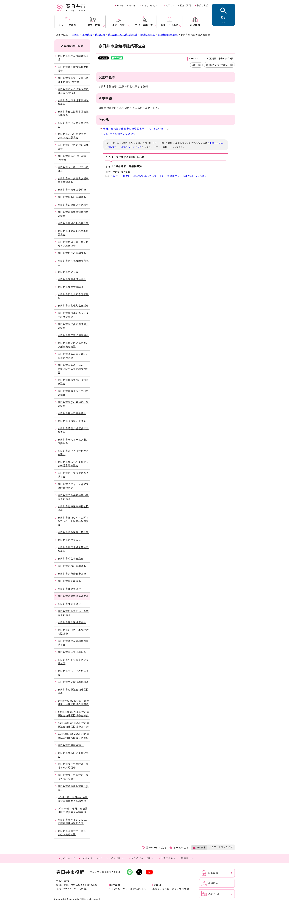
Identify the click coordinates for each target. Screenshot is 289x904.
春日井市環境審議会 (69, 540)
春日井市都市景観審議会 (72, 573)
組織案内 (213, 883)
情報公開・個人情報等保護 (122, 34)
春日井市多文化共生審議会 (73, 305)
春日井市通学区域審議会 (72, 622)
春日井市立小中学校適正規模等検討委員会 (73, 766)
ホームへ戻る (181, 847)
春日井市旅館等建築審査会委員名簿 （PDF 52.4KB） (134, 128)
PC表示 (201, 847)
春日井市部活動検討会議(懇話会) (72, 158)
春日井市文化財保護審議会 (73, 682)
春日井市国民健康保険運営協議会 (73, 326)
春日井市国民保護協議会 (72, 279)
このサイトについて (92, 858)
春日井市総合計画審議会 (72, 197)
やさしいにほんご (151, 5)
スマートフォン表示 (222, 847)
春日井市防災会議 (68, 272)
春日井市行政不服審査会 (72, 253)
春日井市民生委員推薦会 (72, 413)
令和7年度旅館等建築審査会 (119, 134)
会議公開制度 (147, 34)
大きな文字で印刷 (217, 64)
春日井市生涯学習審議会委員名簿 (73, 662)
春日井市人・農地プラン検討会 (73, 169)
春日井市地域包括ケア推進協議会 (73, 393)
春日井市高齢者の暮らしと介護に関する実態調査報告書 (73, 369)
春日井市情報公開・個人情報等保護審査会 (73, 244)
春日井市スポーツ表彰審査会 (73, 673)
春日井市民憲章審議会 (71, 287)
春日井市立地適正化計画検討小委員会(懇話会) (73, 80)
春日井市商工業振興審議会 (73, 335)
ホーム (75, 34)
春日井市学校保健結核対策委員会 (73, 643)
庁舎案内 (213, 873)
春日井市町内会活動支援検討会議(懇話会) (73, 91)
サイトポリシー (116, 858)
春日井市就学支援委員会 (72, 652)
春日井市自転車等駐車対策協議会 (73, 214)
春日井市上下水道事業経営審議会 (73, 102)
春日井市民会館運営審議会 (73, 204)
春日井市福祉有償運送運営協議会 (73, 453)
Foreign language (126, 5)
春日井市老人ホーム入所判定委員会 (73, 441)
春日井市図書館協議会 (71, 745)
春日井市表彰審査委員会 (72, 189)
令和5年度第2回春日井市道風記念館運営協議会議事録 (73, 736)
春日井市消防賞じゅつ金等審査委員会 (73, 613)
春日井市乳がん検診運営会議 (73, 58)
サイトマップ (68, 858)
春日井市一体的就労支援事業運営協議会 (73, 180)
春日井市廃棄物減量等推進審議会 (73, 549)
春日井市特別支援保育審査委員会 (73, 475)
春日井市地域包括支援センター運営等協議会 (73, 464)
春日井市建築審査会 (69, 588)
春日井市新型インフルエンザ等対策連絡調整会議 (73, 821)
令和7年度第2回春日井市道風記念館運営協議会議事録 (73, 702)
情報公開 (100, 34)
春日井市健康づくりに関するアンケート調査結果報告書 (73, 521)
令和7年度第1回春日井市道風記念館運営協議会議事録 (73, 714)
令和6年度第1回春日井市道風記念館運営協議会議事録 (73, 725)
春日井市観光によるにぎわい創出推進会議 (73, 345)
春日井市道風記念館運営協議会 (73, 691)
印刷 (194, 65)
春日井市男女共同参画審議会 (73, 296)
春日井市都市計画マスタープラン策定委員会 (73, 136)
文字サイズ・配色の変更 (178, 5)
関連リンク (187, 858)
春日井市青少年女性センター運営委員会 (73, 315)
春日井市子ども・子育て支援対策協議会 (73, 486)
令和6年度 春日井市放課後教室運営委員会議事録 (73, 810)
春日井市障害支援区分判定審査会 (73, 430)
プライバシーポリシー (143, 858)
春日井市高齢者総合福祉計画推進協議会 (73, 356)
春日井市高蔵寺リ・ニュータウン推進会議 (73, 833)
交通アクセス (168, 858)
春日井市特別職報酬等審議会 (73, 262)
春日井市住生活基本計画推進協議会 (73, 113)
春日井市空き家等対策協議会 (73, 125)
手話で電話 (202, 5)
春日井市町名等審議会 (71, 558)
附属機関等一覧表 (168, 34)
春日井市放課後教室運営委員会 (73, 788)
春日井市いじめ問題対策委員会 (73, 147)
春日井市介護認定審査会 (72, 421)
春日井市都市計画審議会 (72, 566)
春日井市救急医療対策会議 (73, 532)
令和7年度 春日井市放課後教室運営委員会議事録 (73, 799)
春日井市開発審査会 (69, 604)
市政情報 (87, 34)
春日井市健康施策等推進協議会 (73, 508)
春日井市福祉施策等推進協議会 (73, 69)
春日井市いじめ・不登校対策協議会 (73, 632)
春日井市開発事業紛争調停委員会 (73, 233)
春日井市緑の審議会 (69, 581)
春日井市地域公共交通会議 (73, 223)
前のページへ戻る (156, 847)
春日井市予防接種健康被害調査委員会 (73, 497)
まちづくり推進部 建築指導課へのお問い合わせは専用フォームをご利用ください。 (159, 176)
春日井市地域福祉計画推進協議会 (73, 382)
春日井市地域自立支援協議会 (73, 755)
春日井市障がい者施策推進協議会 (73, 404)
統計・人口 (214, 893)
